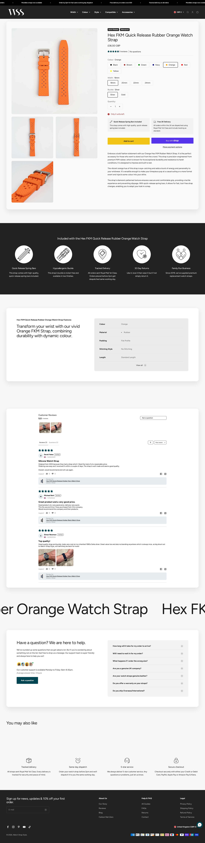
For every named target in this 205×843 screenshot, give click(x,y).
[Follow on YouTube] (24, 826)
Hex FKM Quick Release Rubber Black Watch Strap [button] (63, 520)
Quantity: (112, 101)
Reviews (102, 808)
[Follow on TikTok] (29, 826)
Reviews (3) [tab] (43, 442)
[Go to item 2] (56, 427)
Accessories (127, 12)
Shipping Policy (186, 808)
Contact (145, 817)
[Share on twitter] (165, 474)
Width (73, 12)
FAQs (144, 808)
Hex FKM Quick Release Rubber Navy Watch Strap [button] (63, 481)
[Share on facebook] (161, 474)
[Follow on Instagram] (13, 826)
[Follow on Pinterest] (18, 826)
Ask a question (147, 418)
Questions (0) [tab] (53, 442)
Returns (145, 812)
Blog (101, 812)
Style (96, 12)
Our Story (103, 804)
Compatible (110, 12)
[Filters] (150, 442)
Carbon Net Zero (106, 817)
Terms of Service (187, 817)
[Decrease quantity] (111, 106)
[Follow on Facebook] (7, 826)
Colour (85, 12)
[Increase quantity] (119, 106)
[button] (113, 51)
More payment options (172, 147)
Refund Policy (186, 812)
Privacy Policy (186, 804)
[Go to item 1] (44, 427)
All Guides (146, 804)
